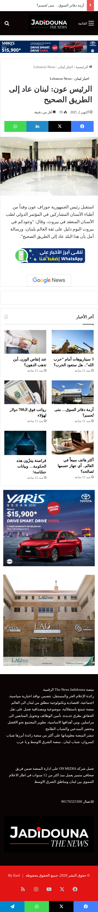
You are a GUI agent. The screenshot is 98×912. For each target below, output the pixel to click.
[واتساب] (15, 126)
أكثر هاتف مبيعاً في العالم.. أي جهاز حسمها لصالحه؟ (76, 466)
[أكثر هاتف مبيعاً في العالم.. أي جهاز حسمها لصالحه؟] (73, 443)
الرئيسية (82, 67)
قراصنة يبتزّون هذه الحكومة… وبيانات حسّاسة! (31, 466)
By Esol (14, 875)
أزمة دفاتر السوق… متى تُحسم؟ (60, 5)
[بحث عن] (7, 25)
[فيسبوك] (82, 126)
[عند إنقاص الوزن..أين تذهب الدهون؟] (25, 342)
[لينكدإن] (37, 126)
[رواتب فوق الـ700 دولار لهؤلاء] (25, 392)
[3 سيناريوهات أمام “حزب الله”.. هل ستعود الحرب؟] (73, 342)
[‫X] (59, 126)
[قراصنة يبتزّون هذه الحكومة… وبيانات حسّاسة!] (25, 443)
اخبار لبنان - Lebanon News (53, 67)
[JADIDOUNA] (49, 23)
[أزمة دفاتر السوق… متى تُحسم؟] (73, 392)
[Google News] (49, 280)
